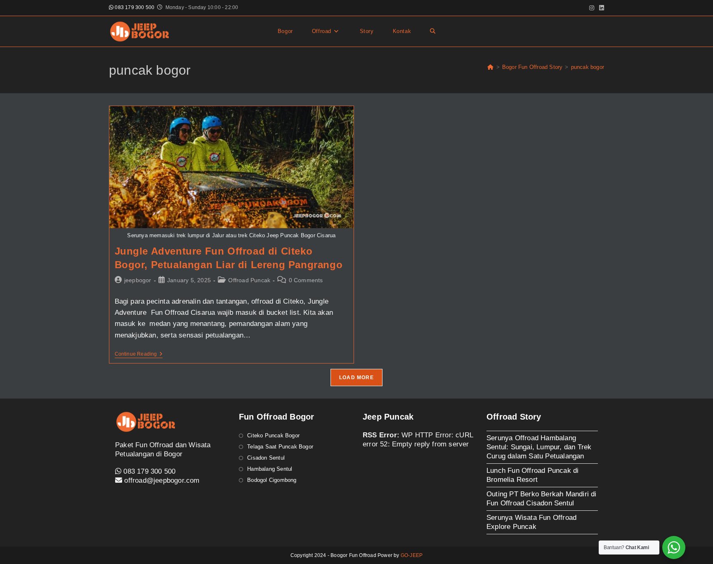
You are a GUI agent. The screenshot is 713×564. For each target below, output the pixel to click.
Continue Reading (139, 354)
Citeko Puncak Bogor (273, 435)
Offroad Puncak (249, 280)
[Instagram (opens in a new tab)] (592, 8)
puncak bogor (587, 67)
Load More (356, 377)
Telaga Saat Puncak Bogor (280, 447)
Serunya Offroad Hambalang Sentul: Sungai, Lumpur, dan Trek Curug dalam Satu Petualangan (538, 447)
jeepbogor (137, 280)
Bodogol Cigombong (271, 480)
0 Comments (306, 280)
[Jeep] (490, 67)
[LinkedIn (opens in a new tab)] (600, 8)
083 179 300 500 (133, 7)
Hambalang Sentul (269, 469)
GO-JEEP (412, 555)
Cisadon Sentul (266, 458)
